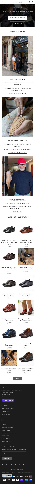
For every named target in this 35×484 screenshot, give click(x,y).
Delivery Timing (6, 430)
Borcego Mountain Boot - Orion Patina (9, 345)
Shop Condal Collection (17, 17)
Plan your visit (17, 211)
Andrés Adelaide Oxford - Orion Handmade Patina (26, 268)
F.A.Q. (3, 419)
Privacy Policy (6, 438)
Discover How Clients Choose (17, 93)
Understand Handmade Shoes (17, 152)
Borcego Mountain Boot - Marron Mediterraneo (25, 320)
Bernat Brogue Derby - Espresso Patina (9, 295)
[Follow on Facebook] (2, 464)
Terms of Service (6, 441)
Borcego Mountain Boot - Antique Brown (9, 320)
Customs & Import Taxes (9, 433)
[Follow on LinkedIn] (23, 464)
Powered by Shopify (28, 472)
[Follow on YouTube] (19, 464)
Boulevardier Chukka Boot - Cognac (9, 369)
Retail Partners (6, 414)
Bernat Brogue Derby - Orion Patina (26, 295)
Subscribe (7, 458)
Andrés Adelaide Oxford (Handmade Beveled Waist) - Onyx (9, 242)
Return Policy (5, 436)
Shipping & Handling (8, 427)
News (3, 417)
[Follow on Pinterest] (15, 464)
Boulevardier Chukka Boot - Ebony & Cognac (26, 369)
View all (17, 378)
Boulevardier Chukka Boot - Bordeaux (26, 345)
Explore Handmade (17, 23)
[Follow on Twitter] (6, 464)
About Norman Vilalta (8, 409)
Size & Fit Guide (6, 411)
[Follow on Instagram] (11, 464)
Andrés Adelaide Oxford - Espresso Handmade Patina (9, 269)
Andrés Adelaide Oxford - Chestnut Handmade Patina (26, 242)
